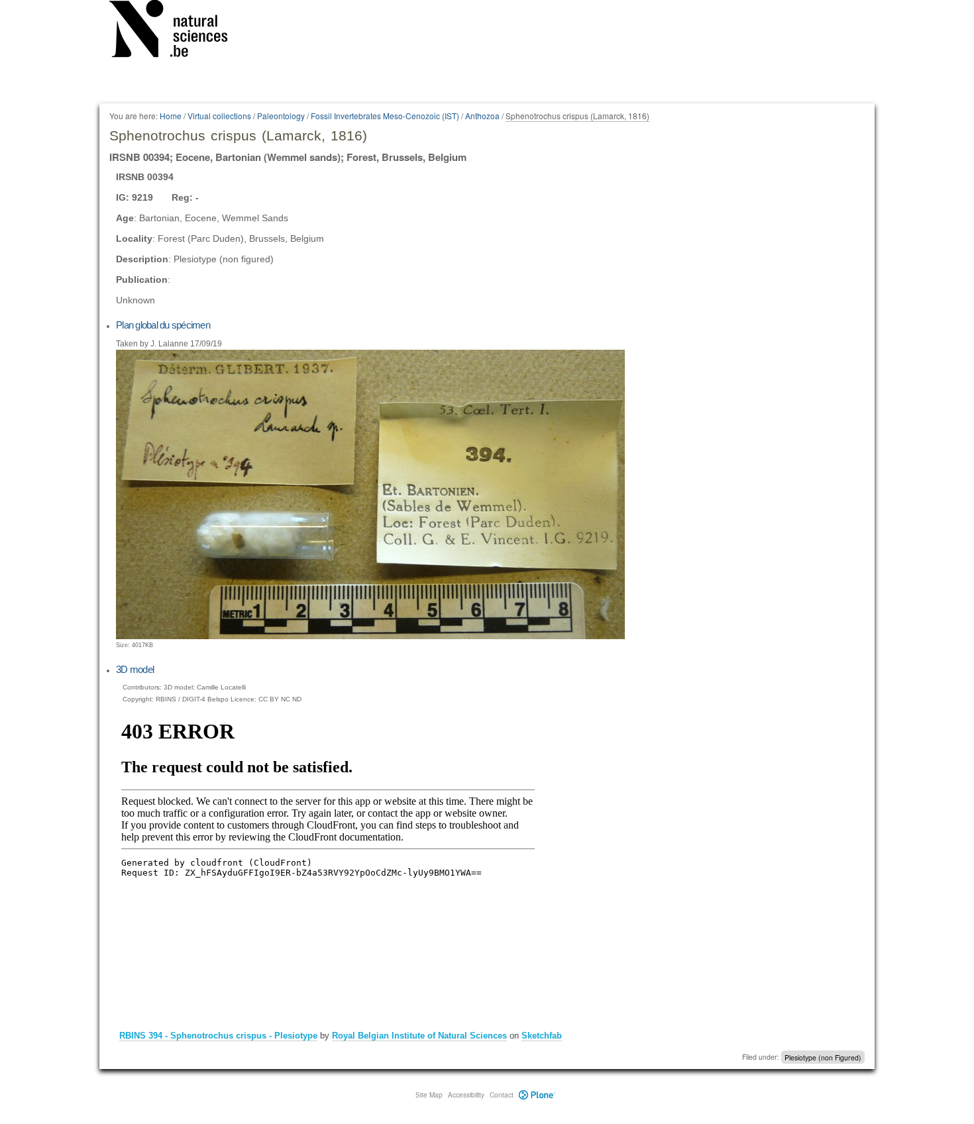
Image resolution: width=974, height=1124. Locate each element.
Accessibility (466, 1094)
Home (171, 115)
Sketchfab (541, 1036)
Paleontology (281, 115)
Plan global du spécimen (163, 325)
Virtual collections (219, 115)
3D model (135, 669)
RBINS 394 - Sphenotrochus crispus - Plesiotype (218, 1036)
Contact (502, 1094)
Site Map (429, 1094)
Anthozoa (482, 115)
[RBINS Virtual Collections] (176, 31)
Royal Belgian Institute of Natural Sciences (419, 1036)
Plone (537, 1094)
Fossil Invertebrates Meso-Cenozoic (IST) (385, 115)
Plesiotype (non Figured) (823, 1057)
